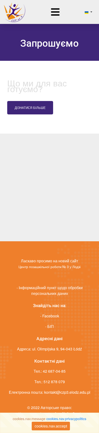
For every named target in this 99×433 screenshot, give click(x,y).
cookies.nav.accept (51, 426)
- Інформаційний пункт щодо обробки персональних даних (50, 290)
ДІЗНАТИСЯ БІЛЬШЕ (30, 107)
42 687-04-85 (54, 371)
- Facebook (49, 316)
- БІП (49, 326)
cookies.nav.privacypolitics (66, 418)
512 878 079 (54, 381)
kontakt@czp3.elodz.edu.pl (67, 392)
